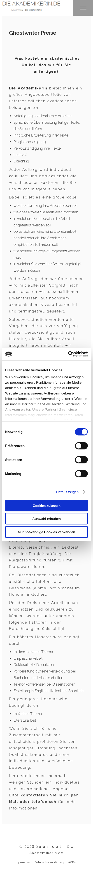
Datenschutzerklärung (49, 862)
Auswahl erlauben (46, 519)
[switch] (81, 445)
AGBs (72, 862)
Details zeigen (67, 492)
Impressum (22, 862)
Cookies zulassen (46, 505)
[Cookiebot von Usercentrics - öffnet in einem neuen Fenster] (68, 354)
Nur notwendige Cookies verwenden (46, 532)
